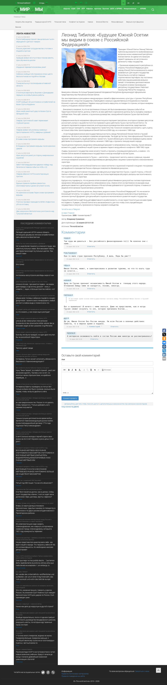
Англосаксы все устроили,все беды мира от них (35, 275)
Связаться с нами (142, 671)
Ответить (91, 246)
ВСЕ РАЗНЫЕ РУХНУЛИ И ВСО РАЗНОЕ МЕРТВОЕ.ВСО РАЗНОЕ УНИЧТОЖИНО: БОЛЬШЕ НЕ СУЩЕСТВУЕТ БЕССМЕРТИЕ (35, 471)
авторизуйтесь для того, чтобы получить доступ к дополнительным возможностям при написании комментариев (105, 404)
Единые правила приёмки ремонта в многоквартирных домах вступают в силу (33, 184)
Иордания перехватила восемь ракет (31, 67)
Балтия (106, 9)
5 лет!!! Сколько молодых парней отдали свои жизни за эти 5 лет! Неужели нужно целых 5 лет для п (35, 439)
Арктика (97, 9)
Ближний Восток (102, 22)
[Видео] (76, 3)
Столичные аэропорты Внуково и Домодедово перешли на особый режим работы (34, 93)
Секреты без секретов (23, 22)
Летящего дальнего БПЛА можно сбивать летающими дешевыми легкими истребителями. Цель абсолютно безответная (35, 234)
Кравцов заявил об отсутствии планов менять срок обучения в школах (35, 59)
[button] (64, 369)
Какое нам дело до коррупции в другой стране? (34, 606)
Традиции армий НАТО (43, 22)
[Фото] (81, 3)
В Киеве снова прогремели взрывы (30, 139)
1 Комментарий (94, 326)
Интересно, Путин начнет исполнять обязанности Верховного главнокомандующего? (36, 360)
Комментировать (70, 398)
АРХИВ (143, 9)
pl (133, 3)
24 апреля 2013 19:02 (76, 339)
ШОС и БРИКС (116, 9)
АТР (83, 9)
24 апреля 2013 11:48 (73, 288)
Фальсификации (117, 22)
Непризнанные (130, 9)
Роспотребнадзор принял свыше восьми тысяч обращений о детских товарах (35, 40)
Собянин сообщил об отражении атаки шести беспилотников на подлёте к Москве (34, 75)
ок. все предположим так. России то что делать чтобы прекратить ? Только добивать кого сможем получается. (35, 404)
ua (138, 3)
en (128, 3)
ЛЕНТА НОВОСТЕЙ (25, 33)
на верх (64, 213)
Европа (67, 9)
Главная (71, 213)
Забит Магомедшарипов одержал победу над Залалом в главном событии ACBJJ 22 (34, 165)
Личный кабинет (24, 3)
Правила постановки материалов (75, 674)
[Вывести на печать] (46, 3)
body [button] (64, 392)
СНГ (78, 9)
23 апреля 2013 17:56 (73, 274)
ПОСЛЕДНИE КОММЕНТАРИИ (36, 223)
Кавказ (90, 22)
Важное (18, 27)
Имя (63, 359)
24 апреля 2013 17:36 (73, 326)
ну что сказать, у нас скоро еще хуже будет (33, 312)
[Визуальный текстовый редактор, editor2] (107, 382)
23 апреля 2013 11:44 (73, 259)
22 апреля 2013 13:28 (73, 246)
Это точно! (20, 264)
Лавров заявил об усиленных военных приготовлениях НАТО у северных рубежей (33, 131)
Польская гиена (60, 22)
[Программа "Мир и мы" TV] (86, 3)
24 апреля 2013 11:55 (73, 312)
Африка (89, 9)
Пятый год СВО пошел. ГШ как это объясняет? (34, 483)
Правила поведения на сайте (73, 676)
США (73, 9)
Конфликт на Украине (77, 22)
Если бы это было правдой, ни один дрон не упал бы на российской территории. (35, 335)
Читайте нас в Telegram (70, 209)
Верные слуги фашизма (135, 22)
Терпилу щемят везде (24, 348)
